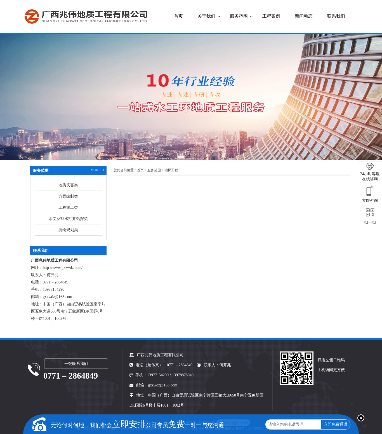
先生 (244, 104)
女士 (265, 104)
